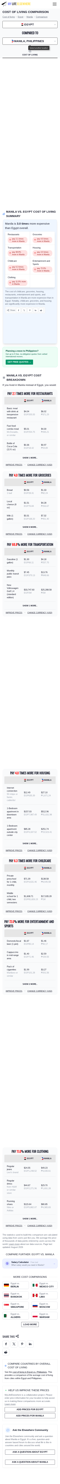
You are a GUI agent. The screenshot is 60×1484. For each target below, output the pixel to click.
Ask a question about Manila (30, 1462)
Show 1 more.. (30, 458)
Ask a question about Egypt (30, 1452)
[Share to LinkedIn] (35, 310)
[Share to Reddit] (41, 310)
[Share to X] (24, 310)
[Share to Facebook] (18, 310)
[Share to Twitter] (14, 1344)
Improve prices (14, 465)
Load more (30, 1324)
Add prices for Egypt (30, 1409)
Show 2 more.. (30, 984)
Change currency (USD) (39, 465)
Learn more (14, 1244)
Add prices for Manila (30, 1416)
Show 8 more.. (30, 527)
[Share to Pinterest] (30, 310)
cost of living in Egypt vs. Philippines (30, 1372)
